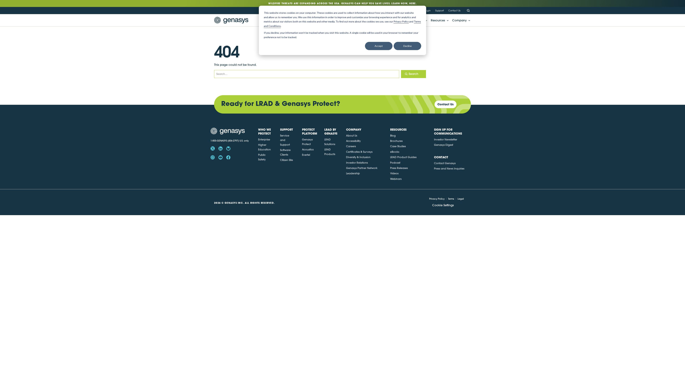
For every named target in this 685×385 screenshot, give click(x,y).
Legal (461, 198)
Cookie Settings (443, 205)
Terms (451, 198)
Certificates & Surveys (359, 151)
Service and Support (285, 140)
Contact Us (454, 10)
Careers (351, 146)
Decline (407, 45)
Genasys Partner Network (361, 168)
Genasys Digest (443, 145)
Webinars (396, 179)
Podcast (395, 162)
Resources (438, 20)
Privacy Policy (437, 198)
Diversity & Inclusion (358, 157)
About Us (351, 135)
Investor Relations (357, 162)
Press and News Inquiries (449, 168)
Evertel (306, 154)
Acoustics (308, 149)
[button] (438, 20)
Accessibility (353, 141)
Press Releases (399, 168)
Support (439, 10)
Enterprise (264, 139)
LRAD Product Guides (403, 157)
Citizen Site (286, 160)
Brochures (396, 141)
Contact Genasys (445, 163)
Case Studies (398, 146)
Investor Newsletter (445, 139)
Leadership (353, 173)
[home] (231, 20)
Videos (394, 173)
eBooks (394, 151)
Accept (379, 45)
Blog (393, 135)
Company (459, 20)
